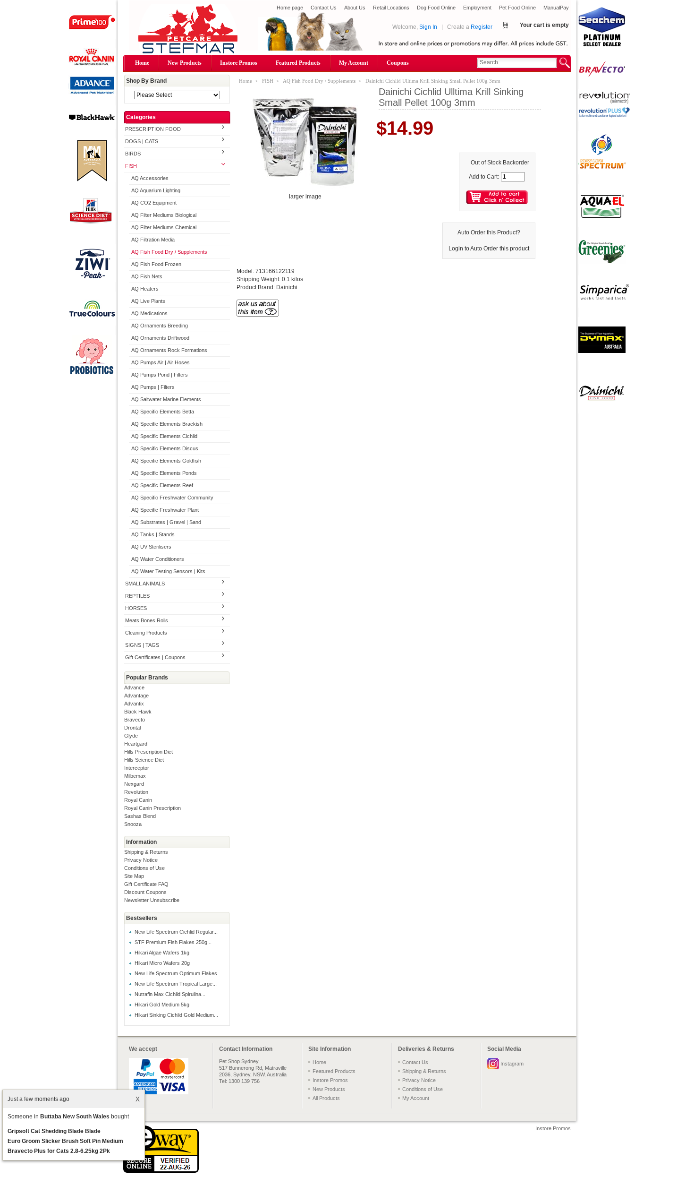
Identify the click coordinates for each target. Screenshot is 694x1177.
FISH (131, 166)
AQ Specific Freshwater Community (172, 497)
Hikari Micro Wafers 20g (162, 963)
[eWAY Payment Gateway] (161, 1171)
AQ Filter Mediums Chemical (163, 227)
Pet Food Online (517, 7)
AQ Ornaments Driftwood (160, 338)
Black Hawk (138, 711)
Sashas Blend (140, 816)
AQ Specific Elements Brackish (167, 424)
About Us (354, 7)
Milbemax (135, 776)
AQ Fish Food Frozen (156, 264)
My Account (353, 63)
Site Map (134, 876)
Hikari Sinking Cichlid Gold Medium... (176, 1015)
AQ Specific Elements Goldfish (166, 461)
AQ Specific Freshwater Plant (165, 510)
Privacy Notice (141, 860)
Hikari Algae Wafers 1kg (162, 952)
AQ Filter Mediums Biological (163, 215)
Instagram (512, 1063)
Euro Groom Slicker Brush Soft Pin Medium (65, 1141)
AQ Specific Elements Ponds (164, 473)
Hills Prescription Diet (148, 752)
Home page (290, 7)
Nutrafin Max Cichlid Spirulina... (170, 994)
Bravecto (134, 719)
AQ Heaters (145, 289)
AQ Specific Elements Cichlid (164, 436)
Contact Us (324, 7)
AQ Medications (149, 313)
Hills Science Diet (144, 760)
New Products (185, 63)
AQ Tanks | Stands (153, 534)
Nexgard (134, 784)
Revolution (136, 792)
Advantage (136, 695)
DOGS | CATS (141, 141)
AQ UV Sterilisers (151, 547)
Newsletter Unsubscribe (151, 900)
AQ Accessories (150, 178)
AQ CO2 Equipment (154, 203)
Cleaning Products (146, 633)
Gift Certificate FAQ (146, 884)
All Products (326, 1098)
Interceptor (136, 768)
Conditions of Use (144, 868)
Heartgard (135, 744)
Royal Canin (138, 800)
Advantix (134, 703)
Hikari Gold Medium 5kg (162, 1004)
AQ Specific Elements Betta (162, 411)
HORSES (136, 608)
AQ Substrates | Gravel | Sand (166, 522)
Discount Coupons (145, 892)
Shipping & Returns (146, 852)
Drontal (132, 727)
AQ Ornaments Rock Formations (169, 350)
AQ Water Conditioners (157, 559)
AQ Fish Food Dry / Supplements (169, 252)
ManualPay (556, 7)
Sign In (428, 27)
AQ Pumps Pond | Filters (159, 375)
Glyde (131, 736)
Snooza (133, 824)
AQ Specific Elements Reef (162, 485)
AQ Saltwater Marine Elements (166, 399)
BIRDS (133, 153)
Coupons (398, 63)
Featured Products (298, 63)
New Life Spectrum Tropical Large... (176, 984)
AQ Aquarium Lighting (155, 190)
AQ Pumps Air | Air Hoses (160, 362)
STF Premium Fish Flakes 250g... (173, 942)
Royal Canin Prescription (152, 808)
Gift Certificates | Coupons (155, 657)
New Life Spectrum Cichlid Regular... (176, 932)
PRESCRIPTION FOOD (153, 129)
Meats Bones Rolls (146, 620)
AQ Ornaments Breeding (159, 325)
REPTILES (137, 596)
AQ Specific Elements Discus (164, 448)
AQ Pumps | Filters (153, 387)
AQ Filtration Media (153, 239)
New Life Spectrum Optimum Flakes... (178, 973)
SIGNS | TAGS (142, 645)
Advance (134, 687)
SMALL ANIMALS (145, 583)
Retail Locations (391, 7)
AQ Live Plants (148, 301)
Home (142, 63)
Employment (477, 7)
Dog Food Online (436, 7)
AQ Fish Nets (146, 276)
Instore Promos (238, 63)
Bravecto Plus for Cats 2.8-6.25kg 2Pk (59, 1151)
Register (481, 27)
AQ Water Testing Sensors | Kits (168, 571)
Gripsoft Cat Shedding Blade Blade (54, 1131)
